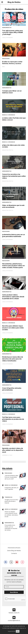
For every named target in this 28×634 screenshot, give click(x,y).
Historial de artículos (14, 547)
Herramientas (6, 27)
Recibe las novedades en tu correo (14, 573)
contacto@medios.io (14, 620)
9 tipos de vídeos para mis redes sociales (13, 146)
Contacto (14, 553)
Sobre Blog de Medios (14, 550)
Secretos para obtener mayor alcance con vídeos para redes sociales (13, 327)
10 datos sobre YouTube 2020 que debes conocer (14, 119)
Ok (17, 631)
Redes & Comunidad (8, 114)
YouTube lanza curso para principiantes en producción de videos (13, 419)
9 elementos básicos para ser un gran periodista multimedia (13, 235)
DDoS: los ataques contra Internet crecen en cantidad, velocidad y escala (11, 514)
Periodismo (6, 58)
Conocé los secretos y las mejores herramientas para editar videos (14, 176)
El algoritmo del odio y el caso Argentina (11, 488)
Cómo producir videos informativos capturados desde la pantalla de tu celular (13, 296)
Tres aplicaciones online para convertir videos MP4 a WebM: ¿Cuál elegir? (12, 32)
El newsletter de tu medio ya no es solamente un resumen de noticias (11, 527)
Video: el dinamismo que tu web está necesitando (13, 206)
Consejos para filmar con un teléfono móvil (12, 92)
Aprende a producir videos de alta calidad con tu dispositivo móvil (12, 450)
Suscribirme (14, 592)
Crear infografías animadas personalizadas (11, 389)
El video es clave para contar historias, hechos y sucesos (12, 62)
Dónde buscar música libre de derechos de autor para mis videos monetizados (12, 359)
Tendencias (8, 497)
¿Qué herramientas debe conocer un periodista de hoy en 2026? (11, 477)
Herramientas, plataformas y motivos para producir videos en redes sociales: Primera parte (13, 265)
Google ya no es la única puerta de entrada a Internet (11, 501)
